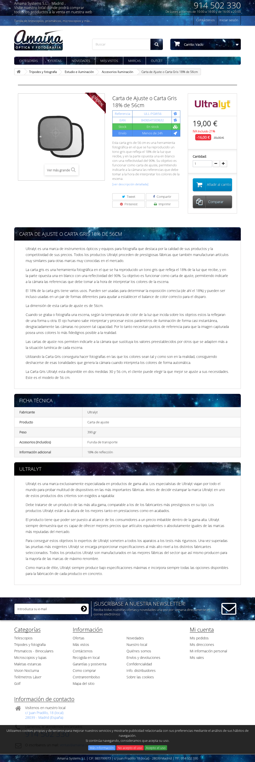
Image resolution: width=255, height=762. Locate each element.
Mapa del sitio (83, 683)
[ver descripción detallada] (130, 184)
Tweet (130, 196)
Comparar (215, 201)
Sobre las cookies (140, 677)
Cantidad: (200, 156)
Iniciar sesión (228, 20)
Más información (102, 748)
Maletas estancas (27, 664)
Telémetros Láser (27, 677)
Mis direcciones (202, 644)
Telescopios (23, 638)
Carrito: (193, 44)
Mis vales (197, 657)
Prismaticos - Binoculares (34, 651)
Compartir (163, 196)
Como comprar (84, 670)
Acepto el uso (156, 748)
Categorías (28, 60)
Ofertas (55, 60)
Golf (17, 683)
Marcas (134, 60)
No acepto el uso (130, 748)
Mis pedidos (199, 638)
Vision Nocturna (26, 670)
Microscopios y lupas (30, 657)
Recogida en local (86, 657)
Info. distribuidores (141, 670)
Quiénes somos (139, 651)
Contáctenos (205, 20)
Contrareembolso (86, 677)
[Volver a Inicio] (19, 72)
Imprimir (164, 204)
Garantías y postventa (89, 664)
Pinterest (130, 204)
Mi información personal (208, 651)
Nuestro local (137, 644)
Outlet (157, 60)
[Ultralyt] (212, 104)
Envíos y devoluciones (143, 657)
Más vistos (109, 60)
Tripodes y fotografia (30, 644)
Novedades (81, 60)
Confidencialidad (139, 664)
